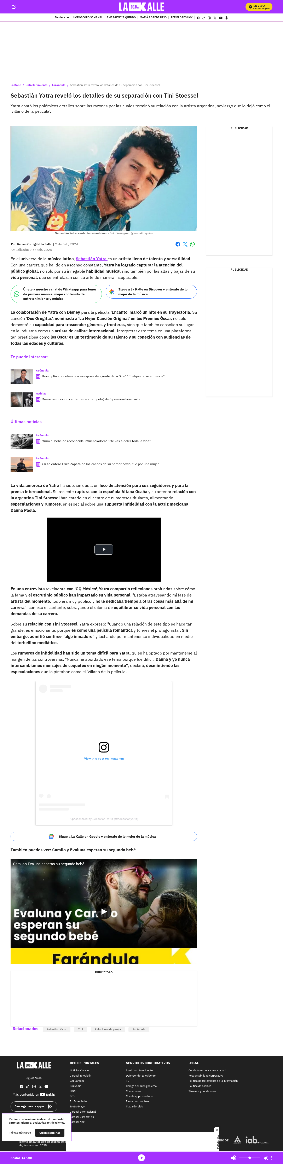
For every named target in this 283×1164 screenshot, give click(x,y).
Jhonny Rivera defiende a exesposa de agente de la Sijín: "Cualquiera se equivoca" (103, 376)
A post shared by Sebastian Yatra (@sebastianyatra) (104, 818)
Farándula (58, 84)
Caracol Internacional (83, 1112)
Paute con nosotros (137, 1101)
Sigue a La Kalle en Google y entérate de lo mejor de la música (107, 836)
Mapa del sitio (134, 1106)
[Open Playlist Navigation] (271, 1158)
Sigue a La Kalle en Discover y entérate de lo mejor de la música (152, 291)
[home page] (141, 6)
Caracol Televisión (80, 1076)
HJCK (73, 1091)
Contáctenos (133, 1091)
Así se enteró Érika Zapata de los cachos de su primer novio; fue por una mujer (100, 464)
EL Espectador (79, 1101)
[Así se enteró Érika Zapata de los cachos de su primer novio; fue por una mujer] (22, 464)
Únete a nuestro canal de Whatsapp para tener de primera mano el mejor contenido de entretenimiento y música (59, 294)
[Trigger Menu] (14, 7)
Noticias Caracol (79, 1071)
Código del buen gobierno (141, 1086)
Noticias (41, 393)
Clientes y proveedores (139, 1096)
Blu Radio (75, 1086)
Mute (233, 1157)
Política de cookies (200, 1086)
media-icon (141, 1158)
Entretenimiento (36, 84)
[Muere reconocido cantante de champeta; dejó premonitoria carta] (22, 399)
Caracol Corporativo (82, 1117)
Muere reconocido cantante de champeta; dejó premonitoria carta (90, 399)
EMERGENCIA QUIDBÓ (121, 17)
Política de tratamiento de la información (213, 1081)
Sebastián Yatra (56, 1029)
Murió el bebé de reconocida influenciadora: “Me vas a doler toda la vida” (96, 441)
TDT (128, 1081)
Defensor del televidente (141, 1076)
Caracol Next (78, 1122)
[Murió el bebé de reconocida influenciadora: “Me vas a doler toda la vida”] (22, 441)
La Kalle (16, 84)
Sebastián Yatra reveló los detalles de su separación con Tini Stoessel (115, 84)
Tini (80, 1029)
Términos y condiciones (202, 1091)
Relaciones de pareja (108, 1029)
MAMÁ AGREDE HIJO (153, 17)
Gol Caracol (77, 1081)
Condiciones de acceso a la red (207, 1071)
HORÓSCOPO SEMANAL (88, 17)
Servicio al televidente (139, 1071)
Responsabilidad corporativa (206, 1076)
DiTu (72, 1096)
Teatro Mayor (78, 1106)
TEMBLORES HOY (181, 17)
